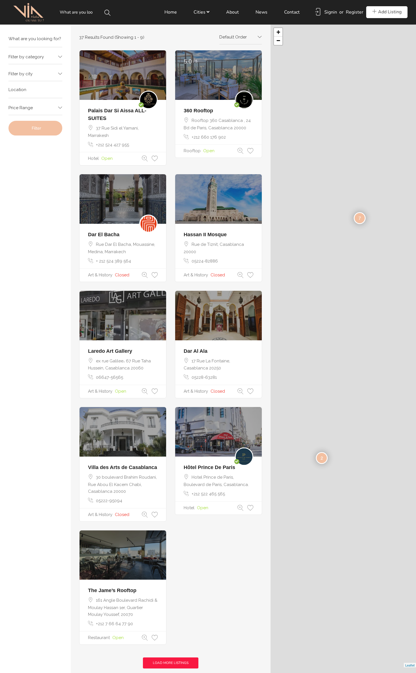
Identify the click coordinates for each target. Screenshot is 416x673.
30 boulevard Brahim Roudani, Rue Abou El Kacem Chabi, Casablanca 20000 (122, 484)
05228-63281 (204, 377)
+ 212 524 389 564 (113, 261)
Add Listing (390, 12)
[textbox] (35, 57)
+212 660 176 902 (209, 137)
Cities (200, 12)
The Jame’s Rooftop (112, 590)
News (261, 12)
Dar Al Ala (195, 351)
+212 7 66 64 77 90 (114, 623)
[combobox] (35, 57)
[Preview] (145, 159)
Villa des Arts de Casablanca (122, 467)
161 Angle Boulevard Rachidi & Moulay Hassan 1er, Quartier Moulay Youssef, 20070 (122, 607)
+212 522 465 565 (208, 493)
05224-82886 (205, 261)
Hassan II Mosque (205, 234)
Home (170, 12)
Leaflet (410, 665)
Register (354, 12)
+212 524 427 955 (112, 144)
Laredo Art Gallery (110, 351)
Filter (36, 128)
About (232, 12)
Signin (330, 12)
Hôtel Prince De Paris (209, 467)
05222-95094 (109, 500)
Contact (292, 12)
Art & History (100, 275)
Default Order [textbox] (233, 37)
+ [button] (278, 32)
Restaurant (99, 637)
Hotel (93, 158)
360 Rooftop (198, 110)
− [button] (278, 40)
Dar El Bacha (103, 234)
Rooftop (192, 150)
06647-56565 (109, 377)
